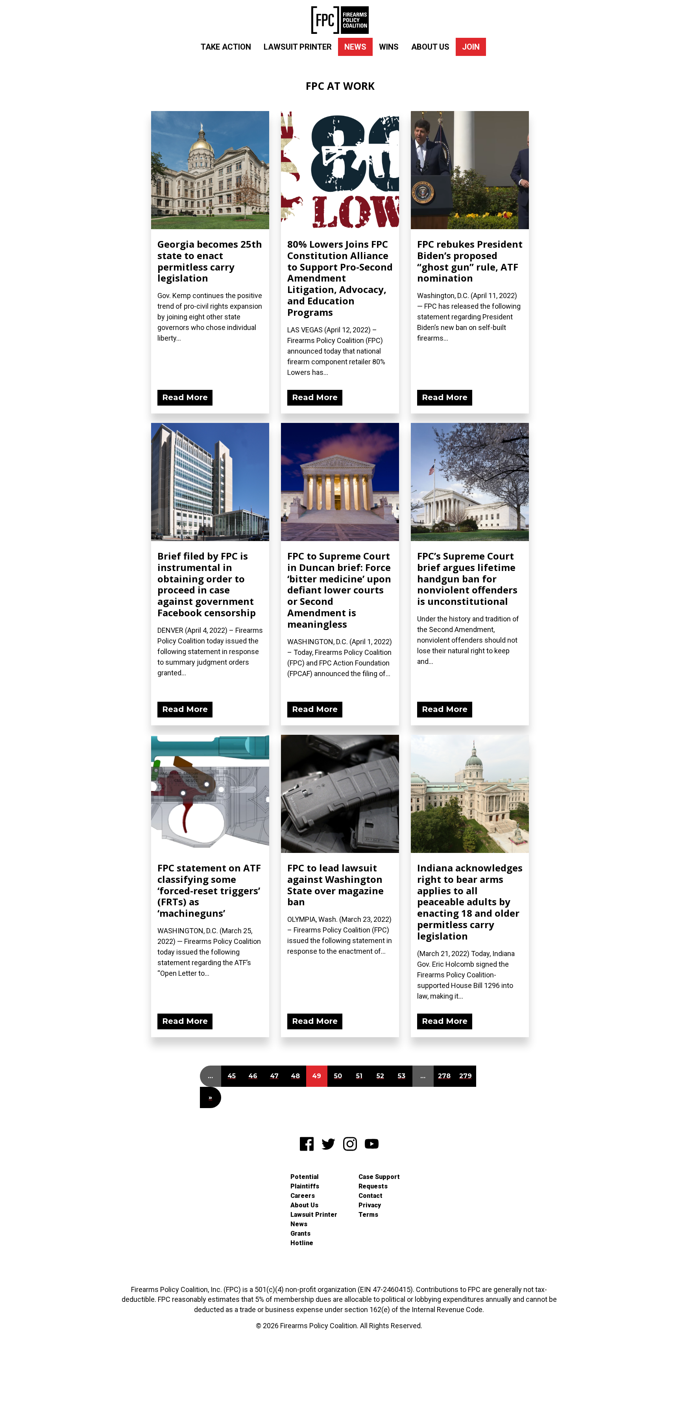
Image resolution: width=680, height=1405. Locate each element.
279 (465, 1076)
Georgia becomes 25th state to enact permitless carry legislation (209, 260)
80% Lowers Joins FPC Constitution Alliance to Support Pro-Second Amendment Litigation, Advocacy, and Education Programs (340, 278)
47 (274, 1076)
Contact (370, 1195)
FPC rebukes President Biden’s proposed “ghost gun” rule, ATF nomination (470, 260)
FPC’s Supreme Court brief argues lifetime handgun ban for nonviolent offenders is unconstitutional (467, 578)
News (355, 47)
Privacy (369, 1205)
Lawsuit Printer (298, 47)
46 (252, 1076)
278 (444, 1076)
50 (338, 1076)
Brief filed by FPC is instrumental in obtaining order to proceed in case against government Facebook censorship (206, 584)
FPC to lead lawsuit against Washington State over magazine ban (335, 884)
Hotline (301, 1243)
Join (471, 47)
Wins (389, 47)
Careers (302, 1195)
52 (380, 1076)
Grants (300, 1233)
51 (359, 1076)
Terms (368, 1214)
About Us (430, 47)
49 (316, 1076)
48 (295, 1076)
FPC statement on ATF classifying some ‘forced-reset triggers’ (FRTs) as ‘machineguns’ (209, 890)
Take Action (226, 47)
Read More (185, 397)
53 (401, 1076)
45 (231, 1076)
